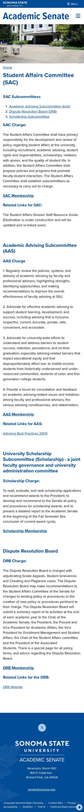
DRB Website (13, 687)
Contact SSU (55, 803)
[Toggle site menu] (78, 16)
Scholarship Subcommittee (29, 116)
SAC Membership (18, 196)
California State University (64, 807)
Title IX (42, 807)
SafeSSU (28, 807)
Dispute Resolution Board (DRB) (33, 111)
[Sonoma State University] (15, 4)
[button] (79, 807)
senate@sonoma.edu (41, 789)
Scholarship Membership (25, 531)
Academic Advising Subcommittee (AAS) (39, 106)
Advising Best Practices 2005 (25, 433)
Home (7, 67)
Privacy (72, 803)
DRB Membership (18, 668)
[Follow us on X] (42, 728)
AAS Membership (18, 414)
